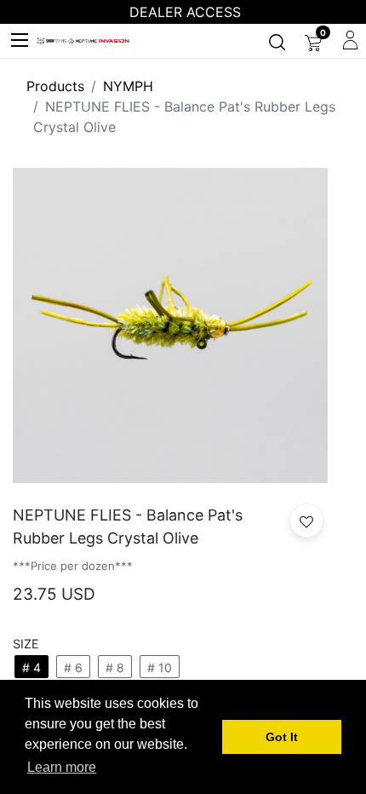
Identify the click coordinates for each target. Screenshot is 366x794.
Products (55, 86)
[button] (306, 520)
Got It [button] (282, 737)
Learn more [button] (61, 767)
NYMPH (128, 86)
